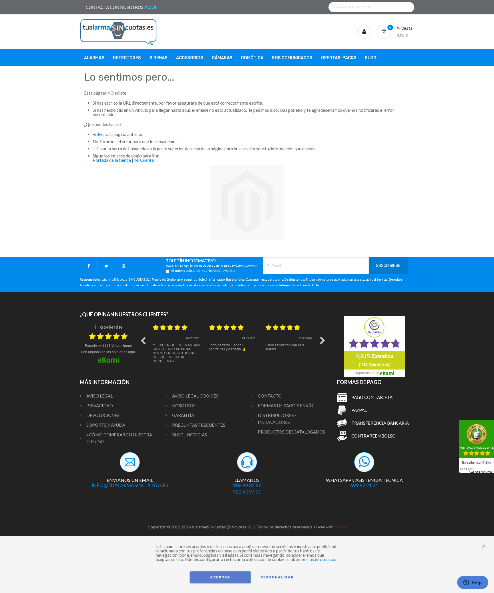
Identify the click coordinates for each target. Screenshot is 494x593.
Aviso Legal (99, 395)
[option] (176, 344)
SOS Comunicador (292, 57)
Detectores (127, 57)
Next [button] (322, 340)
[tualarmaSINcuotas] (118, 32)
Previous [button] (143, 340)
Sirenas (159, 57)
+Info (226, 285)
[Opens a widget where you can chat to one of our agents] (472, 583)
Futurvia (339, 527)
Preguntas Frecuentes (198, 425)
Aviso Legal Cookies (195, 395)
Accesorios (189, 57)
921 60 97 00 (247, 492)
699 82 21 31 (364, 485)
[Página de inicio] (247, 202)
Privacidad (99, 405)
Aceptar (220, 577)
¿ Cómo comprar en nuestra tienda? (119, 438)
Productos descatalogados (291, 431)
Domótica (252, 57)
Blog (371, 57)
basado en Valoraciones (108, 345)
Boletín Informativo (211, 263)
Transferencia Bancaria (380, 423)
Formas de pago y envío (285, 405)
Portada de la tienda (112, 160)
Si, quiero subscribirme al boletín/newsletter (204, 270)
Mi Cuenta (144, 160)
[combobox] (371, 7)
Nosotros (184, 405)
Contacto (270, 395)
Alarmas (94, 57)
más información (322, 559)
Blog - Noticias (189, 434)
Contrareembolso (373, 435)
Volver (99, 134)
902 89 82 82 (247, 485)
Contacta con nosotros (121, 7)
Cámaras (222, 57)
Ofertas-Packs (338, 57)
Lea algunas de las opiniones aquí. (108, 351)
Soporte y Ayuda (105, 425)
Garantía (183, 415)
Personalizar (277, 577)
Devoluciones (102, 415)
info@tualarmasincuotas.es (130, 485)
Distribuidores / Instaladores (277, 419)
